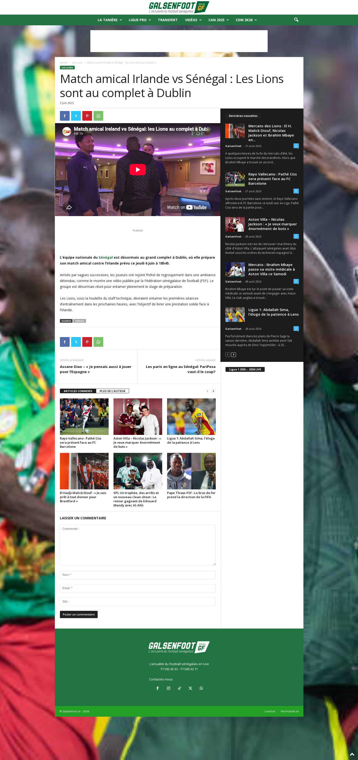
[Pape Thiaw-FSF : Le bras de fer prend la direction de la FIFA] (191, 471)
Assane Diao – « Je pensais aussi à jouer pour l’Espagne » (96, 369)
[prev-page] (207, 391)
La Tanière (108, 20)
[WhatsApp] (98, 116)
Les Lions (77, 62)
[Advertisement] (179, 41)
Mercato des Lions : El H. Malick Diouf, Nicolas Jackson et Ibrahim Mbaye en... (271, 132)
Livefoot (269, 711)
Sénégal (105, 257)
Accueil (64, 62)
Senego (79, 320)
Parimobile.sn (290, 711)
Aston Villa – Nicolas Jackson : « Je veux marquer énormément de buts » (137, 442)
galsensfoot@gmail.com (191, 679)
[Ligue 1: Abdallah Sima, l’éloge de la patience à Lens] (191, 416)
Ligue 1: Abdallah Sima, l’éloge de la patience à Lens (191, 440)
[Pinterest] (87, 116)
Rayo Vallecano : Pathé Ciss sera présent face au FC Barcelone (80, 442)
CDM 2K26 (244, 20)
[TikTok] (179, 689)
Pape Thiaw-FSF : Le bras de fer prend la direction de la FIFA (191, 495)
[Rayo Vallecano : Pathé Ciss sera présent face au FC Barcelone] (84, 416)
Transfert (168, 20)
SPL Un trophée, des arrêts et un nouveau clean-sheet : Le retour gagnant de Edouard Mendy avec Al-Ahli (136, 499)
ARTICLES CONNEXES (78, 391)
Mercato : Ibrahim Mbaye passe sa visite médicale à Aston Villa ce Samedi (271, 269)
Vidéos (191, 20)
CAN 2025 (216, 20)
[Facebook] (65, 116)
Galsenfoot (233, 146)
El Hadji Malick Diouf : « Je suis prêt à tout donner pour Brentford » (83, 497)
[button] (296, 20)
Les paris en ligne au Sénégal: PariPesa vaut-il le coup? (181, 369)
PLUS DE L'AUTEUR (112, 391)
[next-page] (213, 391)
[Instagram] (168, 689)
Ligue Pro (138, 20)
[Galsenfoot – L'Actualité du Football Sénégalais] (179, 7)
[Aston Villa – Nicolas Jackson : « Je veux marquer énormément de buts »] (137, 416)
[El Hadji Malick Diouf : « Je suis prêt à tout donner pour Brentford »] (84, 471)
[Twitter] (76, 116)
